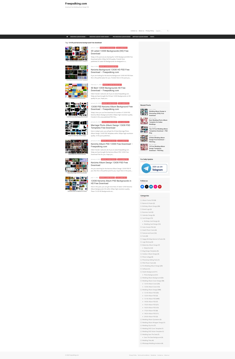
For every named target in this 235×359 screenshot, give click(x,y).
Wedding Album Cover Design (99, 37)
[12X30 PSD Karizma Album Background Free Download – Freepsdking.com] (77, 110)
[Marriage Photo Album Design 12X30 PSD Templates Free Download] (77, 128)
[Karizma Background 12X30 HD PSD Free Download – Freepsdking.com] (77, 73)
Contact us (134, 31)
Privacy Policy (150, 31)
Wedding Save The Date (149, 334)
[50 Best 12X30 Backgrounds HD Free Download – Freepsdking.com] (77, 91)
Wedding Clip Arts (148, 325)
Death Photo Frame (148, 230)
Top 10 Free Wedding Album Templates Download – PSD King (158, 131)
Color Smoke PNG (148, 227)
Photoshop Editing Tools (150, 260)
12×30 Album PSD (121, 47)
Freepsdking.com (76, 3)
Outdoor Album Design (149, 254)
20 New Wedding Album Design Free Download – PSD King (157, 140)
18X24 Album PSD (150, 313)
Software (145, 269)
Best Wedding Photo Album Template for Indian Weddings (158, 122)
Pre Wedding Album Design (121, 37)
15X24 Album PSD (150, 305)
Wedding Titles (147, 340)
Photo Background (150, 275)
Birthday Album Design (140, 37)
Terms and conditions (144, 355)
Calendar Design (147, 215)
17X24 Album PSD (150, 310)
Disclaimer (153, 355)
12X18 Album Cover (150, 284)
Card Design (146, 218)
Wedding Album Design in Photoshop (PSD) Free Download (157, 113)
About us (141, 31)
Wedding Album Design (77, 37)
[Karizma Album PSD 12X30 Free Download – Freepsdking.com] (77, 147)
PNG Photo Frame (148, 263)
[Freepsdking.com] (67, 37)
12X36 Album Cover (150, 287)
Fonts (152, 37)
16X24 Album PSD (150, 307)
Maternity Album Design (150, 245)
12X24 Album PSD (150, 296)
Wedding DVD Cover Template (151, 328)
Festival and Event (148, 233)
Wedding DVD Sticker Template (152, 331)
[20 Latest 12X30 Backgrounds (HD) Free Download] (77, 54)
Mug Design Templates (149, 251)
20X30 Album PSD (150, 316)
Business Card (146, 212)
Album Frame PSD (148, 200)
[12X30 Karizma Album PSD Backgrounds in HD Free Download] (77, 184)
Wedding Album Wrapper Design (152, 322)
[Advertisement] (135, 14)
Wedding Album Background (108, 66)
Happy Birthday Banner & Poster (152, 239)
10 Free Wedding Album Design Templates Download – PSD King (157, 148)
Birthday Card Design (151, 221)
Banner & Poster (147, 203)
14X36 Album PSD (150, 301)
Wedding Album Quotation (150, 319)
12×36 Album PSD (150, 299)
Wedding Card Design (151, 224)
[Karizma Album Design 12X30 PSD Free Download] (77, 166)
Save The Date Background (152, 337)
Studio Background (148, 272)
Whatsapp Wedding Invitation (151, 343)
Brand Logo (146, 209)
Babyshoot (147, 248)
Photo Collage (146, 257)
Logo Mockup (146, 242)
